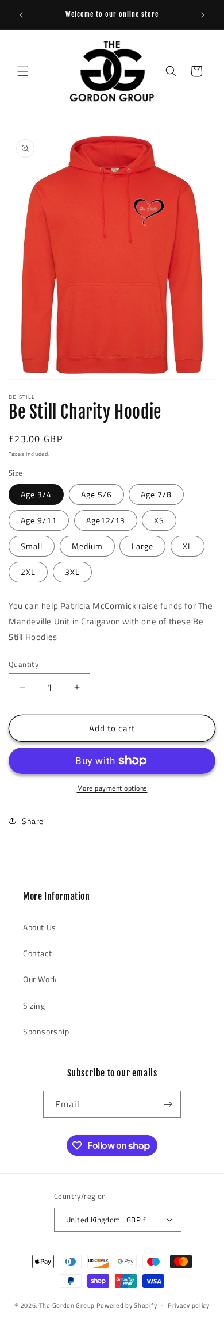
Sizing (34, 1005)
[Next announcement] (202, 15)
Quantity (23, 664)
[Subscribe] (167, 1104)
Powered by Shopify (126, 1305)
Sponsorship (46, 1031)
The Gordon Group (67, 1305)
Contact (37, 953)
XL (187, 546)
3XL (72, 572)
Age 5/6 (96, 494)
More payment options (112, 788)
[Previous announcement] (21, 15)
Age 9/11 (39, 520)
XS (159, 520)
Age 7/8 (156, 494)
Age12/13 (105, 520)
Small (32, 546)
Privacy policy (189, 1305)
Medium (87, 546)
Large (142, 546)
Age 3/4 (36, 494)
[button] (23, 71)
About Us (39, 927)
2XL (28, 572)
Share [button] (33, 821)
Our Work (40, 979)
